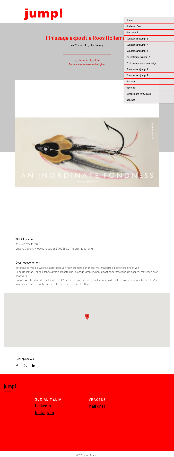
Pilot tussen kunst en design (141, 63)
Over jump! (132, 32)
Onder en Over (134, 26)
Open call (131, 87)
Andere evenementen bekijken (87, 64)
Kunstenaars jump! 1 (137, 75)
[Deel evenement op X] (25, 365)
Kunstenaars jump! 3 (137, 50)
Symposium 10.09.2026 (138, 93)
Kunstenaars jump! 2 (137, 69)
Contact (130, 99)
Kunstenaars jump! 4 (137, 44)
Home (129, 20)
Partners (130, 81)
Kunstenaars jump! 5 (137, 38)
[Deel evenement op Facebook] (17, 365)
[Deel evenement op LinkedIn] (33, 365)
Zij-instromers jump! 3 (138, 57)
